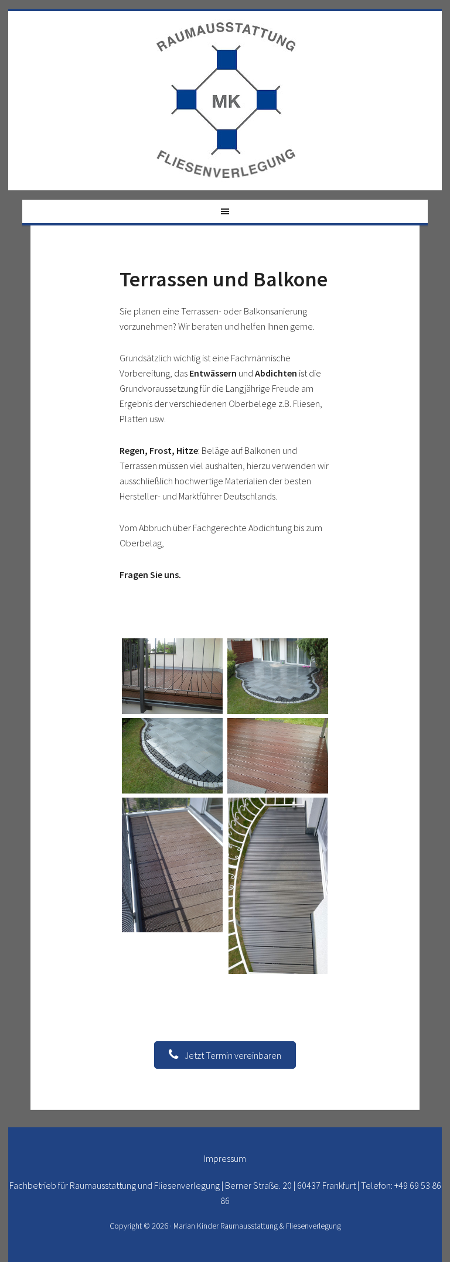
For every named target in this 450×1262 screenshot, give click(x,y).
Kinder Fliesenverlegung (226, 100)
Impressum (225, 1158)
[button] (225, 1055)
